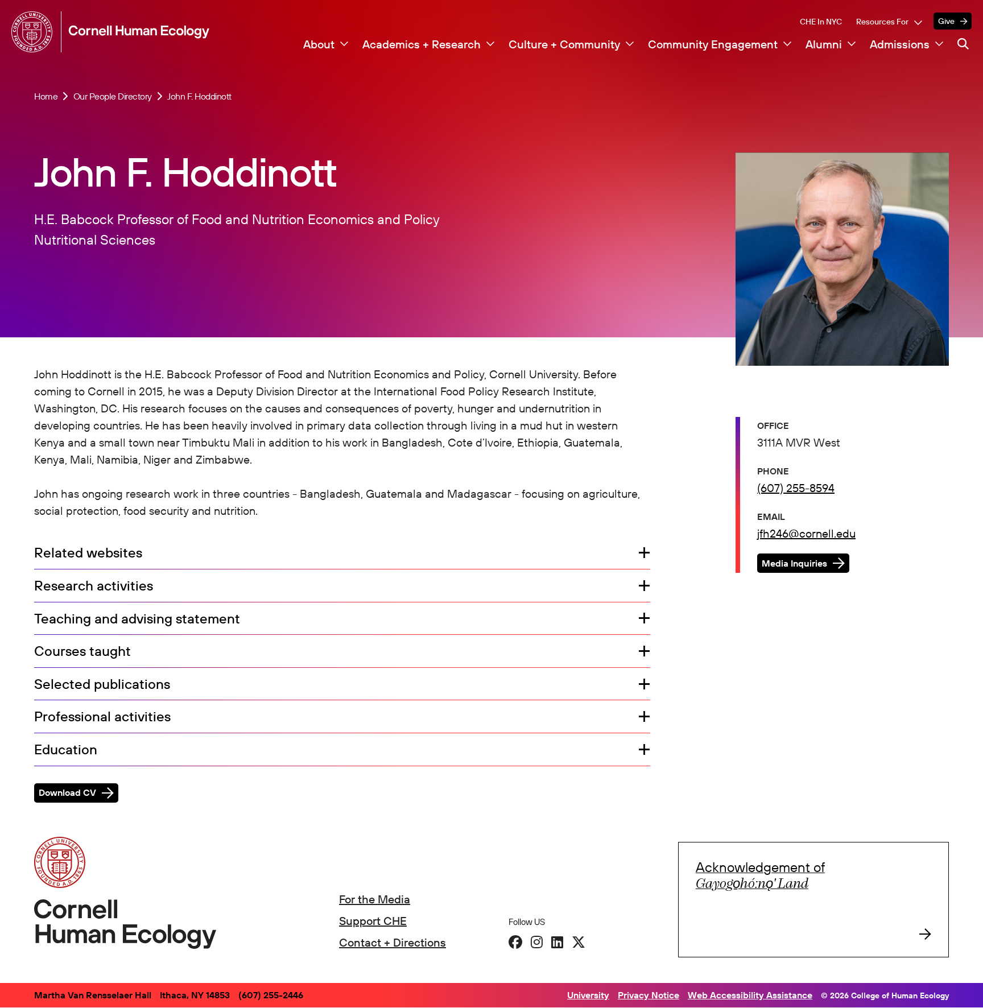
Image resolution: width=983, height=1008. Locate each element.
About (318, 44)
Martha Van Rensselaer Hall (92, 995)
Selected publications (102, 684)
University (588, 995)
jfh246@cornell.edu (806, 533)
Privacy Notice (648, 995)
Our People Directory (112, 96)
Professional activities (102, 717)
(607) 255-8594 (796, 488)
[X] (578, 942)
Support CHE (373, 921)
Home (45, 96)
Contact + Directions (392, 942)
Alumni (824, 44)
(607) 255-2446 (270, 995)
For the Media (374, 899)
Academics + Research (421, 44)
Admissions (900, 44)
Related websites (88, 553)
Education (65, 750)
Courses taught (82, 651)
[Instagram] (537, 942)
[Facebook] (515, 942)
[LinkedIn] (557, 942)
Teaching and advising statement (137, 619)
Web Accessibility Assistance (750, 995)
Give (946, 21)
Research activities (93, 586)
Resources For (882, 22)
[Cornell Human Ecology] (34, 31)
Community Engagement (713, 44)
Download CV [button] (67, 792)
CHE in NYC (821, 22)
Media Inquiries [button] (794, 563)
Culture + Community (564, 44)
